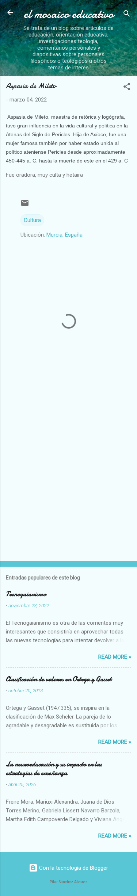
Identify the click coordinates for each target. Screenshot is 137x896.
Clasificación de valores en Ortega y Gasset (58, 679)
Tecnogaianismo (26, 594)
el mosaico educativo (69, 14)
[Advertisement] (68, 480)
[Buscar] (126, 15)
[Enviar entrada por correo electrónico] (24, 205)
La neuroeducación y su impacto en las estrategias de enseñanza (54, 769)
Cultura (32, 220)
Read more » (114, 657)
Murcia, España (64, 234)
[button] (126, 87)
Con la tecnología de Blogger (73, 868)
